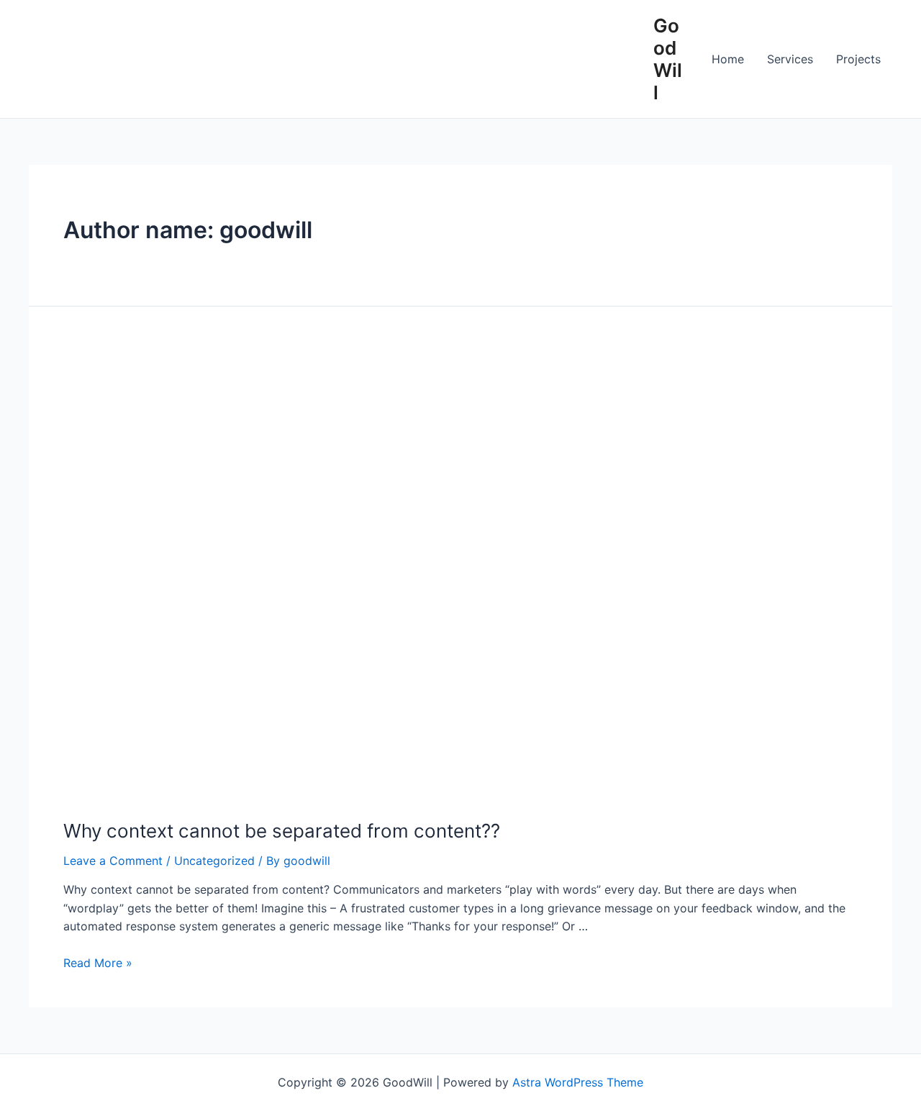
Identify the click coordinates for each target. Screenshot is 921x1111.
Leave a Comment (113, 860)
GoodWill (667, 59)
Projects (858, 59)
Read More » (97, 963)
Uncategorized (214, 860)
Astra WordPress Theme (577, 1082)
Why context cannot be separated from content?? (281, 831)
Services (790, 59)
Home (728, 59)
